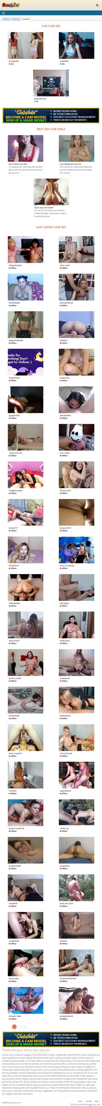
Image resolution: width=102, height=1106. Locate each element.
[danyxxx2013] (76, 512)
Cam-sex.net (15, 1102)
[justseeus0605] (25, 850)
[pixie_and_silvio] (76, 887)
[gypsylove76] (25, 399)
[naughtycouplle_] (25, 474)
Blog (97, 1101)
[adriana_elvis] (76, 474)
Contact (89, 1101)
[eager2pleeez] (76, 775)
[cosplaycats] (76, 662)
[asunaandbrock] (76, 287)
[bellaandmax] (76, 700)
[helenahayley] (25, 587)
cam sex (96, 1104)
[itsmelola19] (25, 550)
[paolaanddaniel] (76, 1000)
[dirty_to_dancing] (76, 550)
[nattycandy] (76, 625)
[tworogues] (76, 587)
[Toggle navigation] (97, 5)
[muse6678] (25, 887)
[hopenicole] (76, 362)
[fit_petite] (25, 775)
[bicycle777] (25, 512)
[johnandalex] (25, 700)
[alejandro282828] (25, 324)
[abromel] (76, 925)
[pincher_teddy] (25, 662)
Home (80, 1101)
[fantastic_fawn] (25, 1000)
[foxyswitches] (25, 362)
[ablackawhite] (76, 399)
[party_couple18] (25, 737)
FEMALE (15, 19)
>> (25, 1026)
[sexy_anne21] (25, 625)
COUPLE (26, 19)
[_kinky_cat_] (76, 812)
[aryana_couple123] (25, 812)
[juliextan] (76, 324)
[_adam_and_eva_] (25, 437)
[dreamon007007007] (76, 962)
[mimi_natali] (76, 249)
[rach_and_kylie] (76, 737)
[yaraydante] (76, 850)
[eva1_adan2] (76, 437)
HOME (6, 19)
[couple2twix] (25, 925)
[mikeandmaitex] (25, 249)
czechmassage (85, 1104)
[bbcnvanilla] (25, 962)
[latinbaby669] (25, 287)
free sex (74, 1104)
